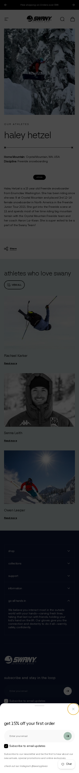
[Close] (73, 709)
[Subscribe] (68, 736)
